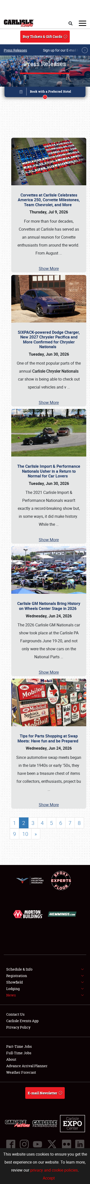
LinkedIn (79, 1144)
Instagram (24, 1144)
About (11, 1059)
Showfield (14, 982)
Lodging (13, 988)
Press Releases (15, 50)
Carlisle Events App (22, 1020)
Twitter (52, 1144)
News (11, 995)
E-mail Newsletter (42, 1093)
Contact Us (15, 1014)
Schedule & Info (19, 969)
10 (25, 833)
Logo (19, 23)
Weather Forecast (21, 1072)
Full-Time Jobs (18, 1053)
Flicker (66, 1144)
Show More (49, 268)
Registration (16, 975)
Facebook (10, 1144)
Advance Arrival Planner (27, 1065)
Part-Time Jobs (19, 1046)
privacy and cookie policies (54, 1170)
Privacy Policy (18, 1027)
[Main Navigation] (82, 23)
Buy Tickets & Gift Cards (42, 36)
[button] (45, 92)
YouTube (37, 1144)
